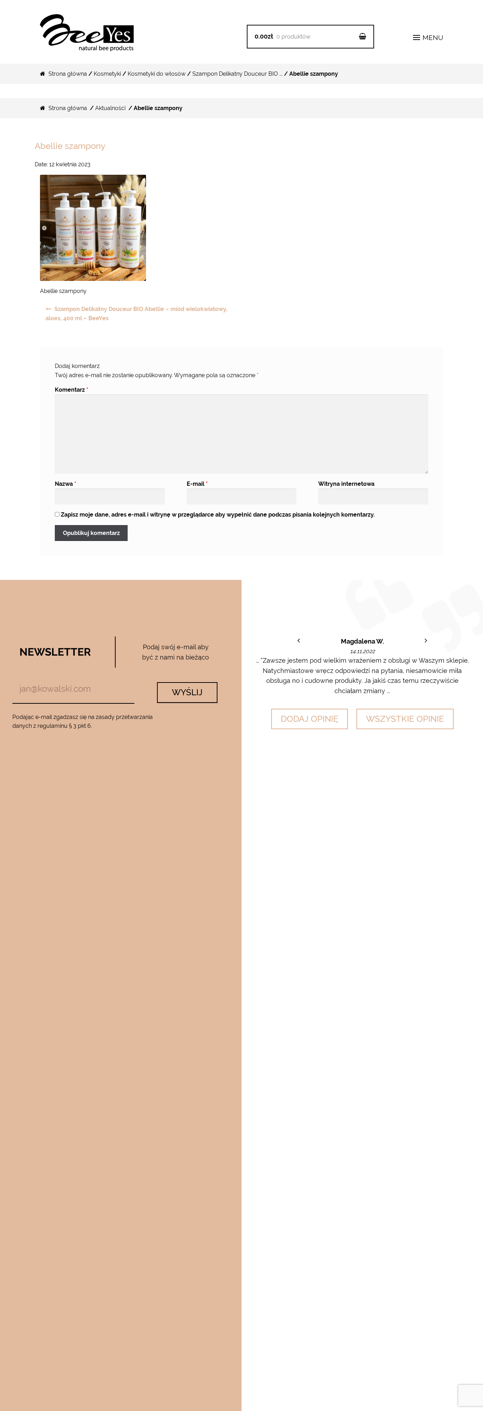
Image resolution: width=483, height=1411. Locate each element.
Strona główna (67, 73)
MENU (432, 37)
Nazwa (65, 483)
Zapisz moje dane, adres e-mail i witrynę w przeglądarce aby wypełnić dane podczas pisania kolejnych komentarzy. (218, 514)
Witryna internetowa (346, 483)
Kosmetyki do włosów (157, 73)
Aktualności (110, 108)
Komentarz (71, 389)
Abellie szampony (70, 146)
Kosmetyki (107, 73)
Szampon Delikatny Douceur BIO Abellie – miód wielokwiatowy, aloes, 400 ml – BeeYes (136, 314)
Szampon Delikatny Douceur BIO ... (237, 73)
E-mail (197, 483)
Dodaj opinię (309, 719)
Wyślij (187, 692)
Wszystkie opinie (405, 719)
